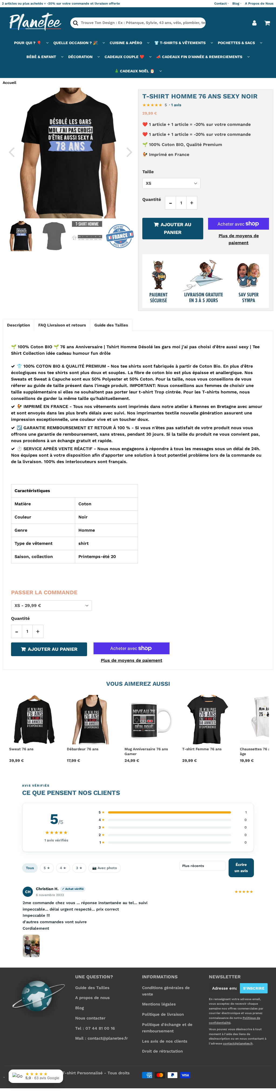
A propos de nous (92, 997)
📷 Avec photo (104, 868)
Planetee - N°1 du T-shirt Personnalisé (64, 1073)
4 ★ (63, 868)
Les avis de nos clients (164, 1041)
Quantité (151, 199)
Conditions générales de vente (166, 991)
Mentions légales (159, 1004)
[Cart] (267, 23)
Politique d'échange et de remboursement (167, 1027)
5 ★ (47, 868)
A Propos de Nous (259, 3)
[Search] (75, 23)
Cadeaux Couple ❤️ (124, 57)
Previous (11, 151)
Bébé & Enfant (41, 57)
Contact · (221, 3)
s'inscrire (253, 988)
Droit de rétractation (162, 1051)
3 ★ (79, 868)
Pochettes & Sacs (236, 43)
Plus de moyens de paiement (239, 239)
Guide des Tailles (92, 987)
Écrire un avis (241, 867)
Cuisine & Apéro (126, 43)
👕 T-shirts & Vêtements (180, 43)
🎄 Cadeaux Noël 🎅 (134, 71)
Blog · (236, 3)
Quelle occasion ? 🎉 (75, 43)
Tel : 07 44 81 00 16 (95, 1028)
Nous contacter (90, 1018)
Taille (148, 171)
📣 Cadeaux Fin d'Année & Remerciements (199, 57)
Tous (30, 868)
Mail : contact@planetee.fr (101, 1038)
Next (129, 151)
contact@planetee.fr (238, 1043)
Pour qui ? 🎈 (27, 43)
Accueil (9, 82)
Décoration (80, 57)
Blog (79, 1007)
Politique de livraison (163, 1014)
